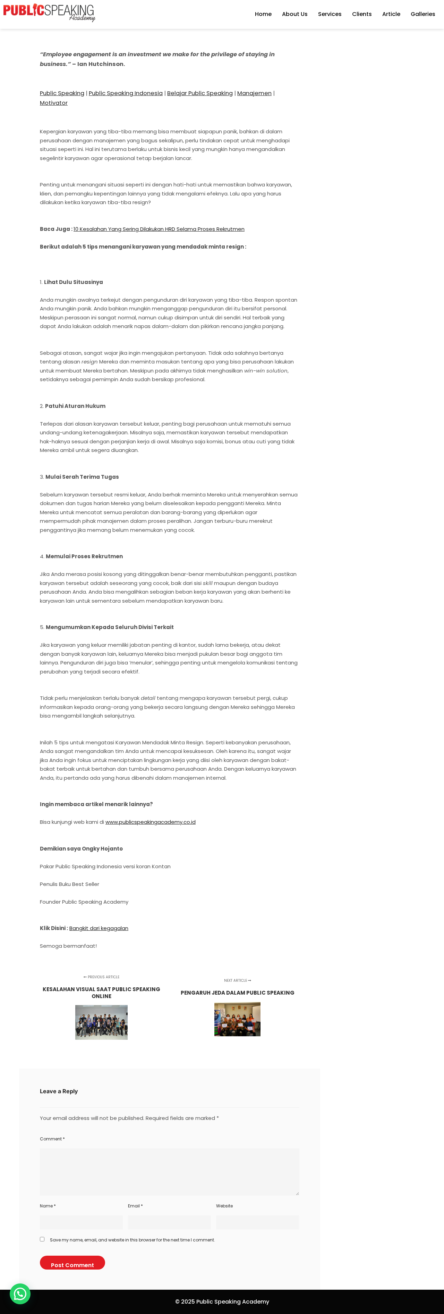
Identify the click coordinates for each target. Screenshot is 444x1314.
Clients (362, 14)
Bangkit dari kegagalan (98, 928)
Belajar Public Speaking (200, 93)
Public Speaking (62, 93)
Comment (52, 1139)
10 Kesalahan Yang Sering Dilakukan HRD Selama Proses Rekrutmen (159, 229)
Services (330, 14)
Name (48, 1206)
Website (224, 1206)
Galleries (423, 14)
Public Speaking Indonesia (126, 93)
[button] (20, 1293)
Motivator (54, 103)
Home (263, 14)
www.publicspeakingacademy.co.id (150, 822)
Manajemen (254, 93)
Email (135, 1206)
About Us (295, 14)
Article (391, 14)
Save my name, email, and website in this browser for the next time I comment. (132, 1240)
